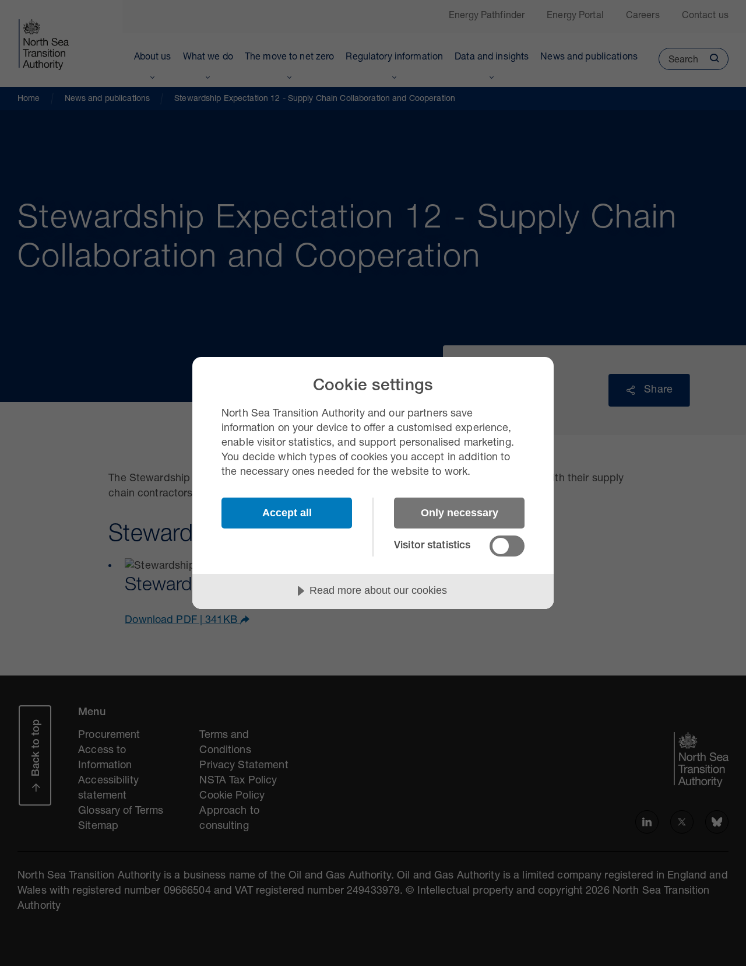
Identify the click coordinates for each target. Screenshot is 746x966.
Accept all (287, 513)
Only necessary (459, 513)
